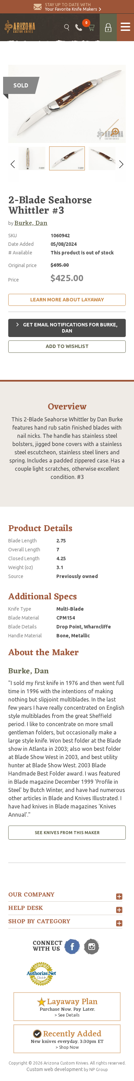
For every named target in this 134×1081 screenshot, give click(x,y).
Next (120, 164)
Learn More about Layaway (67, 299)
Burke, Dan (30, 223)
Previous (13, 164)
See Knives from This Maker (67, 832)
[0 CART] (90, 27)
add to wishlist (67, 346)
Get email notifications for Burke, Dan (70, 328)
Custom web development (54, 1069)
